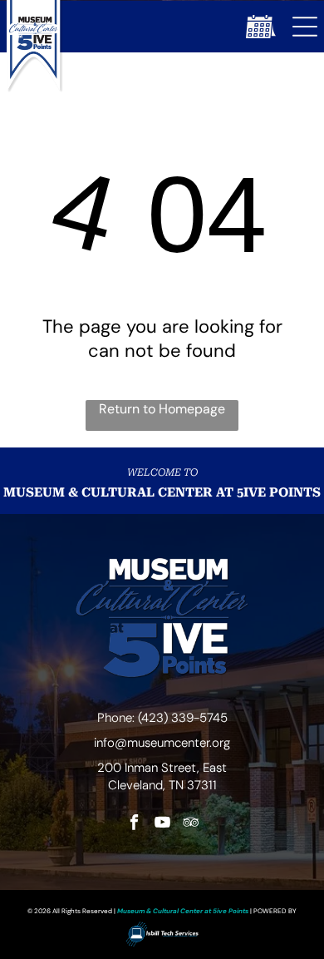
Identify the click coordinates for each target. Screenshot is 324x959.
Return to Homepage (162, 409)
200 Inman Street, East (162, 767)
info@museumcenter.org (162, 742)
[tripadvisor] (191, 824)
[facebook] (134, 824)
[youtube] (162, 824)
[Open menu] (304, 26)
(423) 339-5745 (183, 717)
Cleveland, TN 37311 (162, 785)
